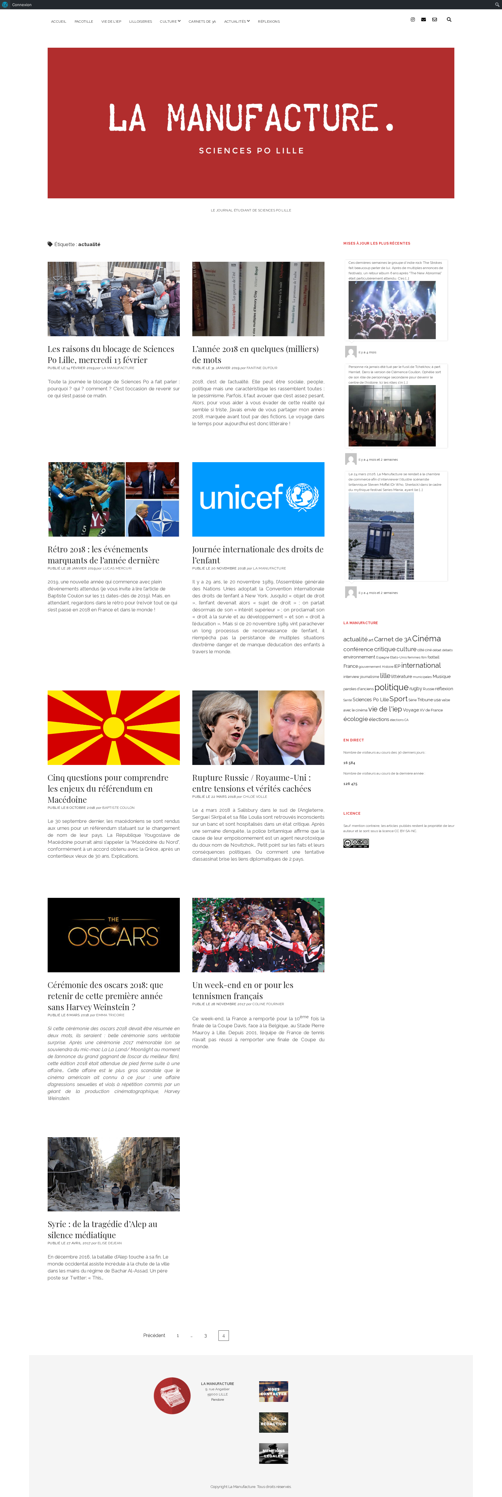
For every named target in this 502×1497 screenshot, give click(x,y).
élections (379, 719)
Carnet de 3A (392, 639)
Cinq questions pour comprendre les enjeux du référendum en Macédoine (114, 727)
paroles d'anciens (358, 689)
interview (351, 676)
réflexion (444, 688)
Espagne (382, 657)
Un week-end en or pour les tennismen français (258, 935)
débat (437, 650)
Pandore (217, 1400)
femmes (414, 657)
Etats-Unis (398, 657)
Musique (442, 676)
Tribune (425, 699)
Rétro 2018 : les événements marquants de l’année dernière (114, 499)
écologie (355, 718)
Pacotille (84, 21)
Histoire (387, 666)
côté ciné (424, 650)
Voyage (411, 710)
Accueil (59, 21)
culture (407, 649)
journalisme (369, 677)
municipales (422, 677)
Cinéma (426, 638)
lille (385, 675)
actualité (355, 639)
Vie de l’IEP (111, 21)
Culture (168, 21)
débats (447, 650)
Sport (399, 699)
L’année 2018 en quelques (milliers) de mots (258, 299)
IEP (397, 666)
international (421, 665)
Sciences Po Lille (371, 699)
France (350, 666)
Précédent (154, 1335)
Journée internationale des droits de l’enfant (258, 499)
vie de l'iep (385, 709)
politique (391, 687)
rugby (416, 688)
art (371, 640)
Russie (428, 689)
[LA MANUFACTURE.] (251, 194)
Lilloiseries (140, 21)
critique (385, 649)
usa (437, 699)
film (424, 657)
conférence (358, 649)
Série (412, 700)
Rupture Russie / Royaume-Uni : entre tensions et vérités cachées (258, 727)
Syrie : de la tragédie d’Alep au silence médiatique (114, 1174)
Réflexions (269, 21)
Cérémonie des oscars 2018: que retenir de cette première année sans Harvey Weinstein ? (114, 935)
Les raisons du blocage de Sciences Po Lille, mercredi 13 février (114, 299)
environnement (359, 657)
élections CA (399, 720)
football (433, 657)
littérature (401, 676)
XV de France (431, 710)
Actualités (235, 21)
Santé (347, 700)
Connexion (22, 4)
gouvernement (370, 666)
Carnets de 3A (202, 21)
